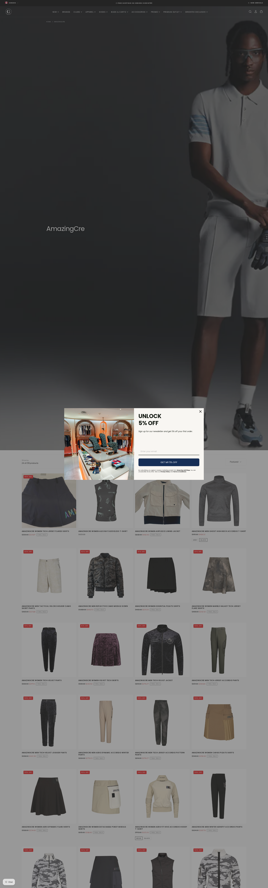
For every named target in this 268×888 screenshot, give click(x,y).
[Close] (200, 411)
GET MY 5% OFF (169, 462)
